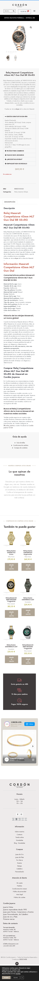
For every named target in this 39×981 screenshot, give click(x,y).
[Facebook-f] (17, 814)
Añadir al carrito (11, 567)
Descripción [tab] (9, 202)
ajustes (18, 974)
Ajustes (16, 977)
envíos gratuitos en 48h (17, 116)
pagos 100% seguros (15, 155)
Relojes (26, 192)
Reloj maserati (18, 192)
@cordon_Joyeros (9, 426)
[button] (34, 10)
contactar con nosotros (18, 399)
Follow (31, 724)
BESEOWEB (23, 959)
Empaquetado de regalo (17, 164)
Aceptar (6, 977)
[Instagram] (21, 814)
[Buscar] (13, 11)
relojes (17, 109)
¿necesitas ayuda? (14, 159)
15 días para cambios (15, 151)
